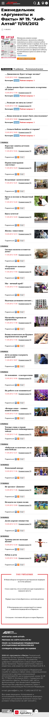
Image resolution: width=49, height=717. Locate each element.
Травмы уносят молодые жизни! (16, 540)
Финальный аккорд (14, 468)
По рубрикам (18, 69)
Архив (16, 80)
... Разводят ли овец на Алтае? (19, 102)
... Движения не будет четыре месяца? (22, 74)
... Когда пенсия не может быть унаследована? (26, 116)
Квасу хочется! (11, 213)
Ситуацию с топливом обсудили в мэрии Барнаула (24, 617)
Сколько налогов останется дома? (17, 250)
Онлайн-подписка (26, 59)
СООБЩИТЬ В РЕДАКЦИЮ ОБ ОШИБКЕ (19, 648)
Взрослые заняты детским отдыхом (17, 146)
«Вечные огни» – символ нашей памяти (16, 409)
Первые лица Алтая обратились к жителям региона (24, 599)
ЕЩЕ (22, 157)
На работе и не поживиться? (18, 390)
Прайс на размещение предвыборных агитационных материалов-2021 (20, 644)
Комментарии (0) (25, 77)
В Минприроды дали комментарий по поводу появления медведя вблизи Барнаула (24, 608)
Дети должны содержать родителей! (16, 356)
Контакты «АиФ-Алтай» (13, 637)
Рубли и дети (11, 555)
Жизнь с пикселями (14, 230)
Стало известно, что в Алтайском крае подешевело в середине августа (24, 590)
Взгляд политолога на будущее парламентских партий (19, 335)
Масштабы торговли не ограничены (15, 318)
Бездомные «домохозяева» (17, 179)
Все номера (22, 55)
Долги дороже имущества (17, 520)
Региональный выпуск (34, 69)
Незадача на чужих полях (16, 502)
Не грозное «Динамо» (15, 486)
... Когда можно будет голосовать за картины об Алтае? (25, 88)
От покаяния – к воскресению (19, 375)
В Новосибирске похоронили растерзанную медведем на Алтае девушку (24, 581)
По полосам (6, 69)
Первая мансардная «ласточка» (14, 163)
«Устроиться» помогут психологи (15, 267)
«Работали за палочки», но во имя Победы (18, 448)
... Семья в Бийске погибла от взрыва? (22, 129)
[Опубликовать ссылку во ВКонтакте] (16, 157)
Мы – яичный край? (14, 283)
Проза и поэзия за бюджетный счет (19, 197)
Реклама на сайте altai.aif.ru (16, 640)
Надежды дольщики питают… (19, 300)
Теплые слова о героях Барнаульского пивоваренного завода (19, 429)
